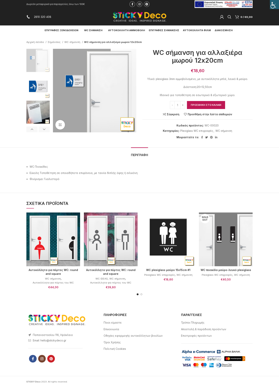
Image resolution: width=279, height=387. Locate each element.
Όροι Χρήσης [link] (112, 342)
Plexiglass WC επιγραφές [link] (196, 130)
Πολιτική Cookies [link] (115, 348)
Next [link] (44, 129)
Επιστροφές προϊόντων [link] (196, 335)
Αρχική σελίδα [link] (35, 41)
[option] (38, 60)
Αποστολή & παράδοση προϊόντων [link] (203, 329)
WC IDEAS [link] (101, 278)
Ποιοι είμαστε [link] (113, 322)
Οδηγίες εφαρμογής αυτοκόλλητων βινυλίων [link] (133, 335)
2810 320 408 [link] (42, 16)
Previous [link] (32, 129)
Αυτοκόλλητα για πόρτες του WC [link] (53, 282)
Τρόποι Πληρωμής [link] (192, 322)
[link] (274, 4)
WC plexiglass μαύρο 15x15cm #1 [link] (168, 270)
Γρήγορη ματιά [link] (77, 227)
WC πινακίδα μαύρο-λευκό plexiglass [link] (226, 270)
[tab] (139, 153)
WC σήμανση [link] (72, 41)
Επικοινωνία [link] (111, 329)
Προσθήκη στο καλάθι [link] (206, 104)
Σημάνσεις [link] (54, 41)
